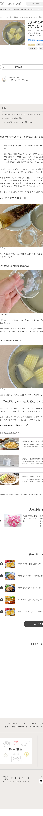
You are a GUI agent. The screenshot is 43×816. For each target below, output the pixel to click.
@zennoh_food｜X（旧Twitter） (12, 425)
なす (10, 9)
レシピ (23, 723)
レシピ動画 (32, 723)
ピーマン (30, 9)
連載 (13, 727)
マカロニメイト (23, 727)
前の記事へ (19, 67)
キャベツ (16, 9)
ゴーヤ (37, 9)
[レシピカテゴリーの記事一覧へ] (31, 44)
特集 (6, 727)
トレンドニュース (11, 723)
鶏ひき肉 (23, 9)
